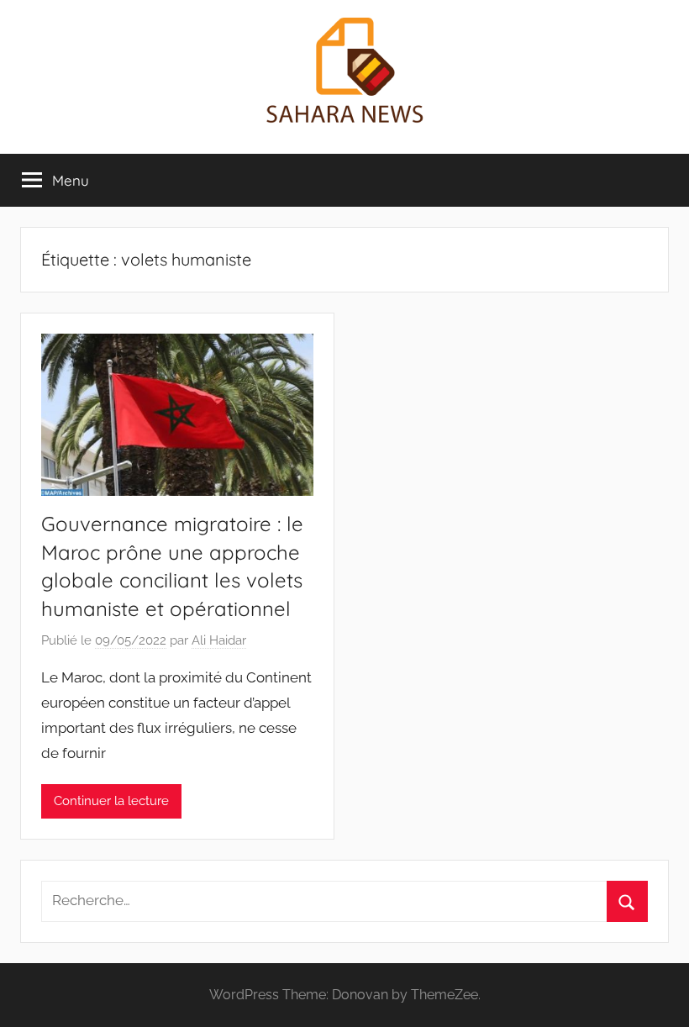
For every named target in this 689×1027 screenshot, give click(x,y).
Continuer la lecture (111, 800)
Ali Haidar (219, 640)
